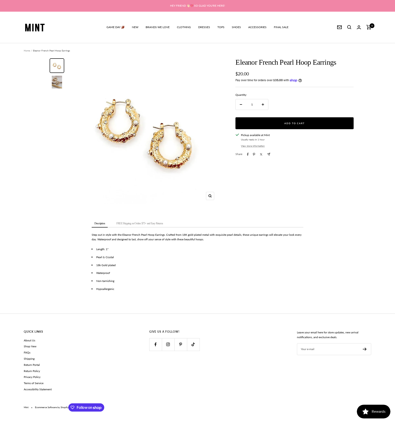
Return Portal (32, 365)
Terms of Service (33, 383)
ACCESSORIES (257, 27)
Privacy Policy (32, 377)
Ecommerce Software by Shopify (51, 407)
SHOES (236, 27)
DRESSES (204, 27)
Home (27, 50)
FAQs (27, 352)
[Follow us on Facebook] (155, 344)
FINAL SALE (281, 27)
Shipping (29, 358)
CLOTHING (184, 27)
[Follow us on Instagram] (168, 344)
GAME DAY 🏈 (116, 27)
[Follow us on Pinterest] (180, 344)
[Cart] (368, 27)
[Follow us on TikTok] (193, 344)
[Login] (359, 27)
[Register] (365, 349)
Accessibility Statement (38, 389)
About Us (29, 340)
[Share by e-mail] (268, 154)
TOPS (220, 27)
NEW (135, 27)
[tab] (100, 223)
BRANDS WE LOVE (158, 27)
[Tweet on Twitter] (261, 154)
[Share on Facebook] (248, 154)
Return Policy (32, 371)
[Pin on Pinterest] (254, 154)
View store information (253, 146)
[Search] (349, 27)
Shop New (30, 346)
